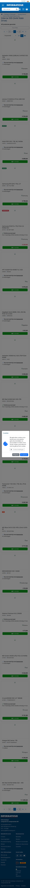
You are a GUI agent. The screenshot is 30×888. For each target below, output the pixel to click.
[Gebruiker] (19, 9)
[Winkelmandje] (26, 9)
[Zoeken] (16, 9)
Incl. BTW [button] (23, 1)
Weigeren (15, 454)
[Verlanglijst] (23, 9)
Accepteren (24, 454)
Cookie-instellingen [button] (18, 449)
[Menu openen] (2, 5)
